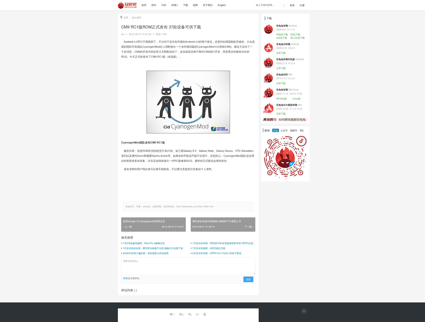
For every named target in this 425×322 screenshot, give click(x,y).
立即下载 (281, 52)
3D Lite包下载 (297, 37)
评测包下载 (282, 34)
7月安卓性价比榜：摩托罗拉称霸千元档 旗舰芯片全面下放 (153, 248)
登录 (292, 5)
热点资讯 (136, 17)
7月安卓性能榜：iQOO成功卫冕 (208, 248)
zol (122, 34)
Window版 (281, 98)
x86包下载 (281, 37)
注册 (302, 5)
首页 (124, 17)
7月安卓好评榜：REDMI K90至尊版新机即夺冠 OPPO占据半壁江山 (223, 243)
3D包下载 (295, 34)
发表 (248, 279)
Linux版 (296, 98)
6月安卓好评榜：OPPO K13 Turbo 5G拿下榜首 (216, 253)
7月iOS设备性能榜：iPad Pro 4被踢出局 (144, 243)
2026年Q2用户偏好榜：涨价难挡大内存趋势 (146, 253)
